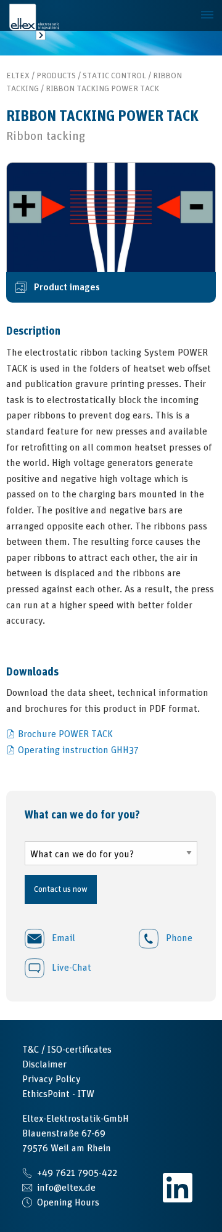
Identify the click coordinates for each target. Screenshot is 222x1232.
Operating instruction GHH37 (78, 750)
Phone (177, 938)
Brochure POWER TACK (65, 734)
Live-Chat (70, 968)
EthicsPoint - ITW (58, 1094)
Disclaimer (44, 1064)
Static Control (114, 75)
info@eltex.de (66, 1188)
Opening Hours (68, 1202)
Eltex (18, 75)
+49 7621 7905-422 (77, 1173)
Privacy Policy (51, 1079)
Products (56, 75)
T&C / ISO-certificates (67, 1050)
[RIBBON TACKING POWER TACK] (111, 217)
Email (62, 938)
